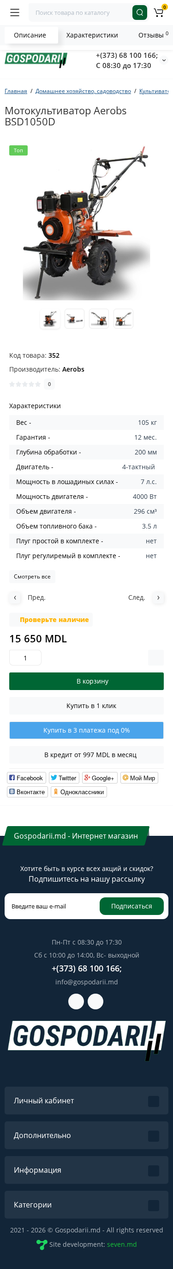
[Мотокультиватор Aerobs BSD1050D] (86, 222)
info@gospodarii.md (86, 981)
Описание (30, 35)
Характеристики (92, 35)
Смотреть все (32, 576)
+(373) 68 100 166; (127, 55)
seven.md (122, 1243)
